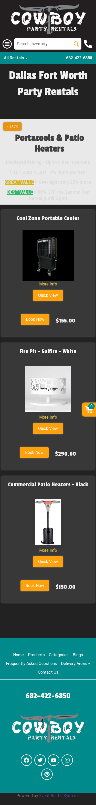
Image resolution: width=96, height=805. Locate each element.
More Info (48, 284)
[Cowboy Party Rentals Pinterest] (47, 774)
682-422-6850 (79, 57)
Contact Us (48, 672)
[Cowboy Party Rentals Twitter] (40, 760)
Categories (59, 654)
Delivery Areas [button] (74, 663)
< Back (12, 126)
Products (36, 654)
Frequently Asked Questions (31, 663)
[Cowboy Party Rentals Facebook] (26, 760)
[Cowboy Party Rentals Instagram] (67, 760)
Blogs (78, 654)
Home (18, 654)
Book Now (35, 319)
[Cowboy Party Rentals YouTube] (53, 760)
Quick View (48, 295)
